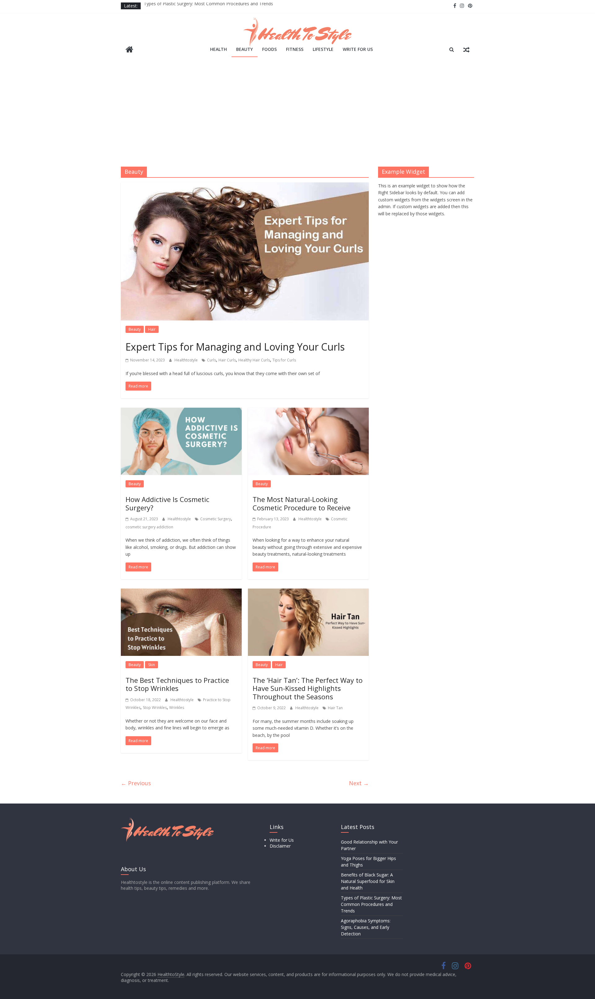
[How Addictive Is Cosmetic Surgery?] (181, 411)
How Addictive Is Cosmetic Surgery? (167, 503)
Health (218, 49)
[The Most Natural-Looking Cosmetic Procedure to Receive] (308, 411)
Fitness (294, 49)
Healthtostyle (186, 360)
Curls (211, 360)
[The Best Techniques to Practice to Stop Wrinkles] (181, 592)
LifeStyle (323, 49)
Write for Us (358, 49)
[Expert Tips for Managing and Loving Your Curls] (245, 186)
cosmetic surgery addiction (149, 527)
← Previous (136, 783)
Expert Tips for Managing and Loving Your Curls (235, 346)
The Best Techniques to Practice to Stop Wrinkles (177, 684)
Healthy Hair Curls (254, 360)
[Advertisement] (297, 113)
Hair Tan (335, 707)
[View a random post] (466, 49)
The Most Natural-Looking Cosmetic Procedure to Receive (301, 503)
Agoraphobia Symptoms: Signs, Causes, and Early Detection (365, 927)
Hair (152, 329)
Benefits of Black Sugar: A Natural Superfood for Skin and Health (367, 881)
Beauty (244, 49)
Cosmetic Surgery (215, 519)
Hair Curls (227, 360)
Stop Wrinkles (155, 707)
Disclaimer (280, 846)
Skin (151, 664)
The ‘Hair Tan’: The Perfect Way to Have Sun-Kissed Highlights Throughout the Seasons (308, 688)
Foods (269, 49)
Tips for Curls (284, 360)
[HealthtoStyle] (129, 50)
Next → (359, 783)
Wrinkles (176, 707)
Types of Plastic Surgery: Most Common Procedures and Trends (208, 6)
